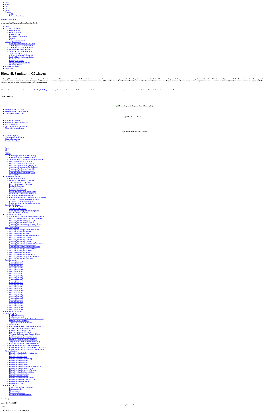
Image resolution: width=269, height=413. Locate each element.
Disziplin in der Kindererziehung (20, 330)
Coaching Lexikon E (16, 269)
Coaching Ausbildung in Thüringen (21, 258)
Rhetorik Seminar (11, 351)
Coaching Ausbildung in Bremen (20, 237)
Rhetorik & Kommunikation (14, 128)
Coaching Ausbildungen (13, 42)
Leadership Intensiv (15, 59)
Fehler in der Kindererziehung (19, 321)
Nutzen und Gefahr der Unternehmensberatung (24, 203)
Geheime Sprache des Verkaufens (16, 126)
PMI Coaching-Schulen (8, 19)
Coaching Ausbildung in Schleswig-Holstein (24, 256)
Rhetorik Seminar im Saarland (19, 374)
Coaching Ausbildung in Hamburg (20, 239)
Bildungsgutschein (15, 389)
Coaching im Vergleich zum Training (21, 171)
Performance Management (18, 36)
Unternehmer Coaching (17, 178)
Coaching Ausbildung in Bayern (20, 231)
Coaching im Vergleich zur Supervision (22, 169)
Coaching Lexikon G (16, 273)
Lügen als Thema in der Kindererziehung (23, 338)
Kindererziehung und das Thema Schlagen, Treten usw (27, 347)
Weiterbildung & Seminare (14, 311)
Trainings (12, 38)
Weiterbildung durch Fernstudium (20, 395)
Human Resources (15, 34)
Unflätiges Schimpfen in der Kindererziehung (24, 343)
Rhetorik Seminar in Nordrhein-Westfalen (23, 370)
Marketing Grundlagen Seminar (19, 49)
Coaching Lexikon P (16, 290)
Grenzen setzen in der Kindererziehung (22, 328)
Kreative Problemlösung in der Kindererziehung (25, 326)
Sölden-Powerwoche (12, 66)
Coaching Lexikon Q (16, 292)
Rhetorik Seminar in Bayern (18, 355)
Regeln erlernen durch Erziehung (20, 332)
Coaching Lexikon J (16, 279)
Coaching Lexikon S (16, 296)
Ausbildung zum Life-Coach (14, 109)
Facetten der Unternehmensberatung (21, 201)
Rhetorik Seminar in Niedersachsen (21, 368)
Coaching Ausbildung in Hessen (20, 241)
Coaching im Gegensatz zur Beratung (21, 163)
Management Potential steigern (19, 63)
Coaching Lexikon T (16, 298)
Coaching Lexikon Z (16, 309)
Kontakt (7, 10)
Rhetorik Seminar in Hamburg (19, 362)
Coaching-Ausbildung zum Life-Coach (22, 44)
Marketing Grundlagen (12, 120)
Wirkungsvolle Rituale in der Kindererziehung (24, 334)
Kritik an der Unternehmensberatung (21, 195)
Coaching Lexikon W (16, 304)
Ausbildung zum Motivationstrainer (21, 45)
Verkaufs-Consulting (16, 188)
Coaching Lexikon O (16, 288)
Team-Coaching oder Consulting (20, 182)
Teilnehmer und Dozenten (17, 209)
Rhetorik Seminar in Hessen (18, 364)
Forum (7, 4)
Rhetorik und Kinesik (16, 383)
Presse (7, 2)
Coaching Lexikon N (16, 286)
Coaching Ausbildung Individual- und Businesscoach (27, 218)
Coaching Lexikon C (16, 266)
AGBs (11, 14)
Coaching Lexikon (11, 260)
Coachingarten (14, 175)
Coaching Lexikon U (16, 300)
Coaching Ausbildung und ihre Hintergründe (24, 211)
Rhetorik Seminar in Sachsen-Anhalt (21, 378)
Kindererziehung (10, 313)
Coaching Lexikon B (16, 264)
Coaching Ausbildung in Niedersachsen (22, 245)
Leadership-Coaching (16, 186)
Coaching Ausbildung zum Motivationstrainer (24, 226)
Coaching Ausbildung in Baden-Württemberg (24, 230)
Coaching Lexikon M (16, 285)
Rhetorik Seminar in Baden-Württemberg (23, 353)
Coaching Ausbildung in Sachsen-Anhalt (22, 254)
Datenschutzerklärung (16, 16)
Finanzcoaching (14, 391)
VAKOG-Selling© (15, 53)
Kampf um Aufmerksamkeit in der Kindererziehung (26, 319)
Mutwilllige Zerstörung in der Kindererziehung (24, 345)
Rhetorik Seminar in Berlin (18, 357)
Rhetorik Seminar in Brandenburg (20, 359)
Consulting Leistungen (12, 28)
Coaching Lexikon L (16, 283)
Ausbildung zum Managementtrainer (21, 47)
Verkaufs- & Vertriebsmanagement (20, 51)
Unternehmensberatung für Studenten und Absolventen (27, 197)
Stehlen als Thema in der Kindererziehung (23, 340)
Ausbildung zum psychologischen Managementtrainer (27, 216)
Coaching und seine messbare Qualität (22, 173)
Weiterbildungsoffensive (17, 393)
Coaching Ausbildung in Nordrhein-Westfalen (24, 247)
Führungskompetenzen (16, 61)
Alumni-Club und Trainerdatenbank (21, 387)
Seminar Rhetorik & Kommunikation (21, 57)
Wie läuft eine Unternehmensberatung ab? (23, 193)
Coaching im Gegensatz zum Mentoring (22, 165)
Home (7, 27)
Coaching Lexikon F (16, 271)
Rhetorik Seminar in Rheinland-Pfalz (21, 372)
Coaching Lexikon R (16, 294)
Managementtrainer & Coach (14, 113)
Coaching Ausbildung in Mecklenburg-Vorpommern (26, 243)
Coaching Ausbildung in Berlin (19, 233)
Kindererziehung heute (16, 317)
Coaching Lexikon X (16, 305)
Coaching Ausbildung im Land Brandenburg (24, 235)
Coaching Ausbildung (12, 205)
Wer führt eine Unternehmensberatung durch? (24, 199)
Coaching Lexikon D (16, 267)
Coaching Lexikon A (16, 262)
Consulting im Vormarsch (17, 190)
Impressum (8, 12)
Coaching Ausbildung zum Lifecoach (21, 222)
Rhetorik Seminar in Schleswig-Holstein (22, 379)
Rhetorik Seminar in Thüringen (19, 381)
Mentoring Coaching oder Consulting (21, 180)
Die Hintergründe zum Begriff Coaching (22, 156)
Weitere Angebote (11, 385)
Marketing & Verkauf (16, 64)
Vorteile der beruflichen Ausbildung (21, 207)
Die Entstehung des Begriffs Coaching (22, 157)
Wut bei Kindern (14, 324)
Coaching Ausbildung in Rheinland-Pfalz (23, 249)
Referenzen (9, 68)
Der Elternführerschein (16, 315)
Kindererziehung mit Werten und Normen (23, 336)
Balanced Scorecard (15, 32)
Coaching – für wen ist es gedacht (20, 161)
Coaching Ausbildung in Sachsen (20, 252)
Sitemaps (8, 8)
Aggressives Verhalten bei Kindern (20, 323)
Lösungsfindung (14, 30)
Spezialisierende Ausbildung (18, 212)
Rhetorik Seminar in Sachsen (18, 376)
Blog (6, 6)
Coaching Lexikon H (16, 275)
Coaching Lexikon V (16, 302)
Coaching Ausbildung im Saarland (20, 250)
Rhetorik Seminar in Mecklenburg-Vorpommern (25, 366)
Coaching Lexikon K (16, 281)
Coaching (8, 154)
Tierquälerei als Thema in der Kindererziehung (24, 341)
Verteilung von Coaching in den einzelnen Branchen (26, 159)
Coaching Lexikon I (16, 277)
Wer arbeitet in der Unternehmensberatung (23, 192)
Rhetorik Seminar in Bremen (18, 360)
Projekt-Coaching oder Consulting (20, 184)
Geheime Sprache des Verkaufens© (21, 55)
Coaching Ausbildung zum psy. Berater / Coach (25, 224)
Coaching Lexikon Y (16, 307)
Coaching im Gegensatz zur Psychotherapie (23, 167)
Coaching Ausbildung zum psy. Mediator (22, 220)
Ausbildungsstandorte (12, 228)
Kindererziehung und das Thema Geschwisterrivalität (27, 349)
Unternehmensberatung (17, 40)
